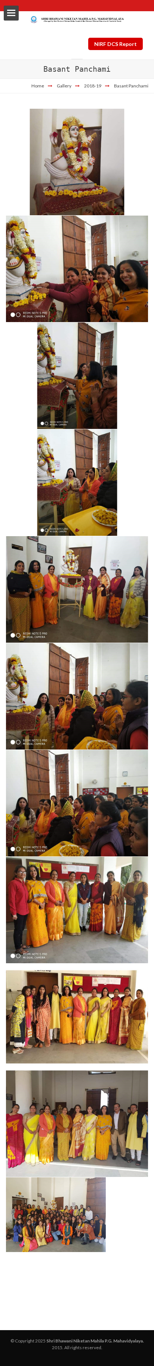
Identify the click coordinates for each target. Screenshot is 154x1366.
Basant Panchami (131, 86)
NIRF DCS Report (115, 44)
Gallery (64, 86)
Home (37, 86)
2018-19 (92, 86)
